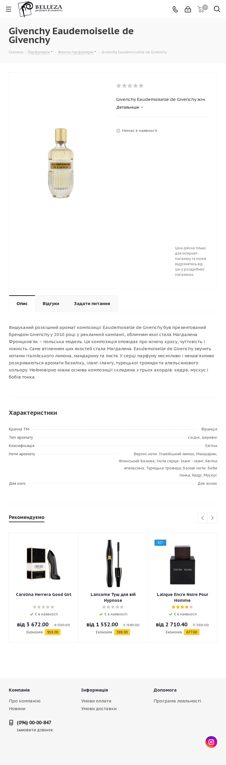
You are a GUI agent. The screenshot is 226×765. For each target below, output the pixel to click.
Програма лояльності (177, 701)
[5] (141, 85)
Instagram (211, 742)
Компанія (19, 690)
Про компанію (25, 701)
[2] (124, 85)
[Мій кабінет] (188, 9)
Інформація (94, 690)
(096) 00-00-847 (34, 722)
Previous (203, 518)
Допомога (165, 690)
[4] (136, 85)
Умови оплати (96, 701)
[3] (130, 85)
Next (212, 518)
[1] (119, 85)
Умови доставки (99, 708)
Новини (17, 708)
